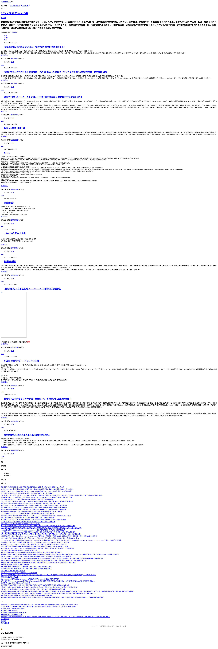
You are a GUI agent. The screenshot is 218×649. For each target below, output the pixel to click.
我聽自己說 (9, 203)
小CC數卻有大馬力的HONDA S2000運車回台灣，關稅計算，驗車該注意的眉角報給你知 (27, 513)
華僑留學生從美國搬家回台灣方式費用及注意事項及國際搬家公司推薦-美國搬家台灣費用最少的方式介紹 (32, 487)
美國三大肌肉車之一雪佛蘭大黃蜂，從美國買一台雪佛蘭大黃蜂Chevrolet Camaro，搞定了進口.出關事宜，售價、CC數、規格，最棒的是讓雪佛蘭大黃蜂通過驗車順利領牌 (52, 558)
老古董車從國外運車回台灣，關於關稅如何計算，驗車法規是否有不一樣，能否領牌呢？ (27, 493)
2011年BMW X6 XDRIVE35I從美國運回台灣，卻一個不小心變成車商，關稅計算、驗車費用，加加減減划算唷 (34, 505)
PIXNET (96, 626)
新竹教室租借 (5, 623)
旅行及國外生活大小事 (14, 13)
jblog (52, 604)
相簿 (5, 35)
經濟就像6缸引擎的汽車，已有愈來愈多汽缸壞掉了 (27, 435)
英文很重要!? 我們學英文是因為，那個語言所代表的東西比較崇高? (34, 47)
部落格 (6, 37)
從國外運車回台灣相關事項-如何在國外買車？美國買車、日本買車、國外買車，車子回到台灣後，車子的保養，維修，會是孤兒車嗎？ (41, 534)
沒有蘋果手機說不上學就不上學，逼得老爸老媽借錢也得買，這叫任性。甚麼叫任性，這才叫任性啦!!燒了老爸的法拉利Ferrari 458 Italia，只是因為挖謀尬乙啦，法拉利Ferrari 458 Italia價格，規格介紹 (60, 554)
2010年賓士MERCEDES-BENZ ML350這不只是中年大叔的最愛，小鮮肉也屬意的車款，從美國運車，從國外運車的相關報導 (38, 532)
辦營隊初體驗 (10, 261)
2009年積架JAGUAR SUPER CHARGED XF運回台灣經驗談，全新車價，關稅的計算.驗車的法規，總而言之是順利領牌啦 (37, 548)
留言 (16, 58)
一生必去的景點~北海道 (15, 233)
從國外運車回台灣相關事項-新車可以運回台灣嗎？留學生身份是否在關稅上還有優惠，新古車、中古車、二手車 (34, 546)
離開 (10, 646)
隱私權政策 (118, 626)
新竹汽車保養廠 (28, 604)
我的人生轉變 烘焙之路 (14, 128)
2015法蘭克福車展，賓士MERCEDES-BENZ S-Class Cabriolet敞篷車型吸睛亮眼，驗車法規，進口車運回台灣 (33, 530)
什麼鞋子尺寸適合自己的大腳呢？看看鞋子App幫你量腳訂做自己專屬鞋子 (37, 399)
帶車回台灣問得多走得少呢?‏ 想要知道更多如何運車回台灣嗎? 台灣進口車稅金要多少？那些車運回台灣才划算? (42, 606)
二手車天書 (36, 604)
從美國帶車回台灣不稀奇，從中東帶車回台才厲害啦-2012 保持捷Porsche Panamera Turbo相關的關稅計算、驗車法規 (35, 542)
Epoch (7, 153)
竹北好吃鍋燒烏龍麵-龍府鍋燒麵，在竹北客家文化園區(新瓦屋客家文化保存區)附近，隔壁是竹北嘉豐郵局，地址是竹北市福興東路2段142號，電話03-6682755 (48, 593)
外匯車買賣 (44, 604)
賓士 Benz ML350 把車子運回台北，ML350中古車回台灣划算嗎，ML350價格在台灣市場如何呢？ (30, 579)
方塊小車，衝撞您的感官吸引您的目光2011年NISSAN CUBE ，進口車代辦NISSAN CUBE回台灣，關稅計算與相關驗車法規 (38, 526)
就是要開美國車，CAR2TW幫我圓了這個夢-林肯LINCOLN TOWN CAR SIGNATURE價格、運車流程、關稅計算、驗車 (36, 497)
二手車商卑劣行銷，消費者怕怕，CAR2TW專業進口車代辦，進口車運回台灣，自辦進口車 (28, 522)
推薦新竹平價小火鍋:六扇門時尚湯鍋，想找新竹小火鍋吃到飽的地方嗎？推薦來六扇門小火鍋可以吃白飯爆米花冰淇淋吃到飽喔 (39, 587)
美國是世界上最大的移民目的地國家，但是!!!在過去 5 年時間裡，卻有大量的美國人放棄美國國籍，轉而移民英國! (55, 72)
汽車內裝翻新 (5, 606)
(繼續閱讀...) (4, 55)
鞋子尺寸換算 (5, 619)
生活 (12, 62)
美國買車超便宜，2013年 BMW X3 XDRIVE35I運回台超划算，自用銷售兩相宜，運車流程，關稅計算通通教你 (34, 507)
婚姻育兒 (14, 32)
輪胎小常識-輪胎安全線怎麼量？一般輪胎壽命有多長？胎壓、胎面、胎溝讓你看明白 (26, 566)
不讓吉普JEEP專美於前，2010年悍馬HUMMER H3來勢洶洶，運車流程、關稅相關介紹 (27, 499)
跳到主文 (3, 18)
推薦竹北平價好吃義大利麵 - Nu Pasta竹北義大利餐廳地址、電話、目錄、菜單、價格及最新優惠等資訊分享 (33, 589)
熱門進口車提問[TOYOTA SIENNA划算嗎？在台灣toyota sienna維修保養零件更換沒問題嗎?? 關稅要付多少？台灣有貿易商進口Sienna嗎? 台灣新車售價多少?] (48, 581)
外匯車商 (107, 617)
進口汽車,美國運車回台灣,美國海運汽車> (13, 608)
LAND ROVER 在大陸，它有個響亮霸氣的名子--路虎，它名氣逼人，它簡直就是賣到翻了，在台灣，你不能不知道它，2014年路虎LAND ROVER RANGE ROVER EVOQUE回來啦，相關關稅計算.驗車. (61, 540)
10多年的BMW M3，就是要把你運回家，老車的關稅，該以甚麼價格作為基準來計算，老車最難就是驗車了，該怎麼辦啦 (37, 489)
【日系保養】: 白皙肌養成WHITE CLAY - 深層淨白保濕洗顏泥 (32, 289)
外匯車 (21, 604)
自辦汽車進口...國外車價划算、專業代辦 (13, 571)
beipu (49, 604)
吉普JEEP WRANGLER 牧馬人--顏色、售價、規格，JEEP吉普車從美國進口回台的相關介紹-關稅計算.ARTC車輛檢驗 (36, 556)
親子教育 (3, 621)
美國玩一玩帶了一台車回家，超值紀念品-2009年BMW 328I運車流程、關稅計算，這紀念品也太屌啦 (30, 503)
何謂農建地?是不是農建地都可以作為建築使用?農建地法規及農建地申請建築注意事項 (26, 595)
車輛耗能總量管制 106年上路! (9, 577)
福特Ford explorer (68, 604)
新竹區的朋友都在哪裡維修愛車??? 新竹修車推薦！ (16, 583)
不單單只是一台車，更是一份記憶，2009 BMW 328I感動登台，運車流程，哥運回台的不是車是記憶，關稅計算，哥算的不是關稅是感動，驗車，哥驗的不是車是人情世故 (52, 495)
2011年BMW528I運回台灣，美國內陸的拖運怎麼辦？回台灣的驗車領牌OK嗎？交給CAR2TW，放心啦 (31, 511)
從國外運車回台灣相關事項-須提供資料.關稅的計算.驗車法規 (19, 550)
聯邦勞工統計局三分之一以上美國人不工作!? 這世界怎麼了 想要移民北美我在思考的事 (43, 97)
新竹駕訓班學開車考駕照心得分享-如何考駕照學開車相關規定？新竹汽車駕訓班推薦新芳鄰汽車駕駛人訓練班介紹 (35, 585)
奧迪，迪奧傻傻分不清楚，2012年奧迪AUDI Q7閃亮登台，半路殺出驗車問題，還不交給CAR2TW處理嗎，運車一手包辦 (37, 501)
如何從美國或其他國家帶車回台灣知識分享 (14, 613)
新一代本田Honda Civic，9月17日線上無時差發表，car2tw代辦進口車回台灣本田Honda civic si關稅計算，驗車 (33, 520)
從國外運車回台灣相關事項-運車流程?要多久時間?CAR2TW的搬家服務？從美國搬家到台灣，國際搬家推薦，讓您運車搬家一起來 (40, 538)
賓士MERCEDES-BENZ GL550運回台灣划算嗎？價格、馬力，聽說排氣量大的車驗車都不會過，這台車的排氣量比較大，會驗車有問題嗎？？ (43, 560)
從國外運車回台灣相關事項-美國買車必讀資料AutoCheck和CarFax (20, 524)
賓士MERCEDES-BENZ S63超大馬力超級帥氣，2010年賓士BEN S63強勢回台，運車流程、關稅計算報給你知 (33, 509)
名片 (5, 39)
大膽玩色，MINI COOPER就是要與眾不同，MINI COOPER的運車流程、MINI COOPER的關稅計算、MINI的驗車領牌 (36, 491)
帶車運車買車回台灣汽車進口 (9, 610)
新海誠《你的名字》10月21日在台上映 (21, 361)
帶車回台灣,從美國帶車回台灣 (10, 604)
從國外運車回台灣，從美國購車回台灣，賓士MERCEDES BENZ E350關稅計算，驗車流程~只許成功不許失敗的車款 (36, 515)
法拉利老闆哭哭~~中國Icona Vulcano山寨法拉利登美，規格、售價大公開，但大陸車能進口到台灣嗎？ (31, 552)
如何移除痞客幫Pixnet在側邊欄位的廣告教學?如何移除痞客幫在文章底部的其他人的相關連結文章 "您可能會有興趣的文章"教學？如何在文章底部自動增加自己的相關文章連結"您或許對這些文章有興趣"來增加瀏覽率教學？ (67, 591)
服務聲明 (125, 626)
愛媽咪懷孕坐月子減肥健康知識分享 (11, 615)
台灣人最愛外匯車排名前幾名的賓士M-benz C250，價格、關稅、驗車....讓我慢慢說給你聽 (27, 517)
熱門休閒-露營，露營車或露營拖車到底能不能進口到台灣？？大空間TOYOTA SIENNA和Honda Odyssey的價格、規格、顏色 (38, 562)
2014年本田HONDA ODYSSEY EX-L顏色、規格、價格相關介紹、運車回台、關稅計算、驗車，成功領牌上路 (33, 544)
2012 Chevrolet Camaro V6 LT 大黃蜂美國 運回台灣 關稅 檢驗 (19, 573)
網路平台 (57, 604)
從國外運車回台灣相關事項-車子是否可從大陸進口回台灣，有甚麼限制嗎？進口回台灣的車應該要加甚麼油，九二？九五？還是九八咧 (41, 528)
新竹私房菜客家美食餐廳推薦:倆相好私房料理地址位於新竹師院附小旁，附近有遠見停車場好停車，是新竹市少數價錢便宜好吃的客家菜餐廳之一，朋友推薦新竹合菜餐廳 (52, 597)
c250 (61, 604)
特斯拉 (76, 604)
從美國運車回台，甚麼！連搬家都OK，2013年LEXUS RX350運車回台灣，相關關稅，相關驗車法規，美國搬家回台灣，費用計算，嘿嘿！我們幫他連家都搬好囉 (49, 536)
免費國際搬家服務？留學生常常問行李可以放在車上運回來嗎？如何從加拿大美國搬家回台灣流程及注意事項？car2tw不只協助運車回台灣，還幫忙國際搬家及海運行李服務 (52, 617)
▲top (2, 65)
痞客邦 (13, 58)
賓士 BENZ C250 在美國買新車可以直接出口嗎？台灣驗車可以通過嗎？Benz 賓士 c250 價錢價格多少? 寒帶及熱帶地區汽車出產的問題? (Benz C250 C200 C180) (48, 575)
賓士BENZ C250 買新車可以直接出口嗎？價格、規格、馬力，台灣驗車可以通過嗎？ (26, 569)
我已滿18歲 (4, 646)
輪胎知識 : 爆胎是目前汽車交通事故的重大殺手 (15, 564)
